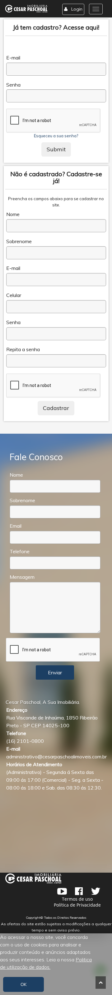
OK (23, 984)
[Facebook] (78, 891)
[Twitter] (95, 891)
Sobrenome (19, 241)
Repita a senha (23, 349)
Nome (13, 214)
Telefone (20, 551)
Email (15, 526)
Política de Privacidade (77, 905)
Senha (13, 85)
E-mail (13, 58)
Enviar (55, 672)
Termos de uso (77, 899)
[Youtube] (62, 891)
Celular (13, 295)
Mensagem (22, 577)
